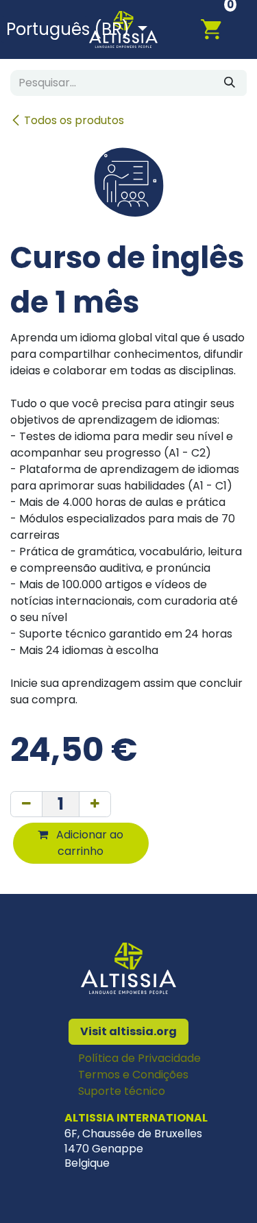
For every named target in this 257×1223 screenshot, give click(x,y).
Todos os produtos (74, 120)
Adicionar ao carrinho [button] (88, 843)
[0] (218, 28)
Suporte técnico (121, 1091)
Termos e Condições (133, 1074)
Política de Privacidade (139, 1058)
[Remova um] (26, 804)
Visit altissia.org (128, 1031)
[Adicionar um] (95, 804)
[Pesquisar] (229, 83)
